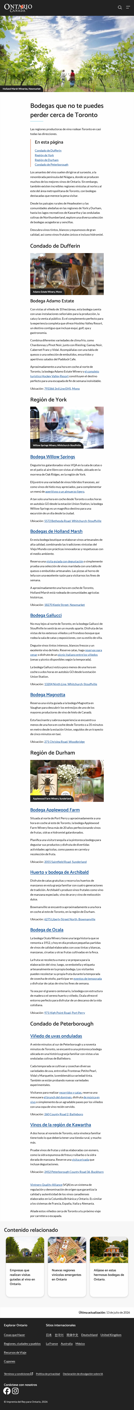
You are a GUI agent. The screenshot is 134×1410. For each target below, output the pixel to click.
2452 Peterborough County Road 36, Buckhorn (74, 1172)
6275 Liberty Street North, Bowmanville (69, 919)
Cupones (9, 1361)
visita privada (80, 1159)
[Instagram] (15, 1392)
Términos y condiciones (17, 1373)
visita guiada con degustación (64, 561)
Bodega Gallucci (46, 615)
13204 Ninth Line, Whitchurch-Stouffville (70, 684)
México (80, 1343)
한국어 (59, 1335)
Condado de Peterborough (51, 164)
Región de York (44, 155)
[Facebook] (7, 1392)
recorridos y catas (70, 1092)
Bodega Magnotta (47, 695)
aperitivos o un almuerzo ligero (64, 491)
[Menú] (128, 7)
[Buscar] (120, 7)
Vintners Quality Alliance (46, 1184)
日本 (49, 1335)
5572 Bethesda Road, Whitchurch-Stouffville (72, 521)
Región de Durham (47, 160)
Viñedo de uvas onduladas (56, 1036)
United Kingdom (110, 1335)
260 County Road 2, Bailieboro (63, 1114)
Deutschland (89, 1335)
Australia (67, 1343)
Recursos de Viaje (15, 1352)
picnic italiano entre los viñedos (78, 654)
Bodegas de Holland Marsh (56, 531)
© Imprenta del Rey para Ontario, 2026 (26, 1401)
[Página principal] (18, 8)
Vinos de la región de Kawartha (60, 1125)
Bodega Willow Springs (52, 457)
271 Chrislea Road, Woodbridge (64, 741)
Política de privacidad (48, 1373)
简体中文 (72, 1335)
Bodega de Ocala (46, 930)
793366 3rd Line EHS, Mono (62, 388)
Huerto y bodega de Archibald (59, 872)
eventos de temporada (88, 978)
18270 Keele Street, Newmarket (64, 605)
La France (52, 1343)
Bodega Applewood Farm (55, 810)
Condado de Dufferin (48, 150)
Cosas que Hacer (14, 1335)
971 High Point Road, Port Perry (64, 1012)
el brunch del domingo (58, 1097)
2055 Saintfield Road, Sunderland (65, 862)
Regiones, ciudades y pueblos (22, 1343)
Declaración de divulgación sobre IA (83, 1373)
